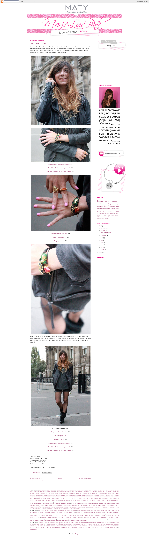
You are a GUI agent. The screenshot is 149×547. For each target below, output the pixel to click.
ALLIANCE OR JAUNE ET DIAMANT (97, 490)
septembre (104, 235)
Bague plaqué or (59, 241)
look (104, 203)
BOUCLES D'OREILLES (56, 525)
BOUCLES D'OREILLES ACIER (107, 495)
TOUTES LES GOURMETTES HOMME (63, 515)
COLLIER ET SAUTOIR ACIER (78, 502)
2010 (100, 252)
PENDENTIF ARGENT (35, 505)
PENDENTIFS (91, 517)
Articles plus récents (35, 478)
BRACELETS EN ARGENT (45, 513)
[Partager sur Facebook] (49, 473)
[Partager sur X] (47, 473)
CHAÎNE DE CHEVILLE (94, 507)
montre (113, 205)
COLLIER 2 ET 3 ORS (64, 500)
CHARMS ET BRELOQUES (82, 507)
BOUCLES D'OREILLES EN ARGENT (85, 525)
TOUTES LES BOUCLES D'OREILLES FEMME (50, 496)
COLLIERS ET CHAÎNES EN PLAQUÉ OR (50, 517)
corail (113, 206)
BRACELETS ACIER (64, 498)
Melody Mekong (110, 211)
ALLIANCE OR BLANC (55, 490)
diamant (117, 215)
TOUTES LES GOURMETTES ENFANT (87, 522)
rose (118, 216)
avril (102, 242)
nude (111, 216)
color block (111, 215)
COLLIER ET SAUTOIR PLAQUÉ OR (62, 502)
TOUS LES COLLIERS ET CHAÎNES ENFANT (71, 527)
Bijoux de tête (115, 208)
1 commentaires (36, 472)
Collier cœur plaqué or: (59, 237)
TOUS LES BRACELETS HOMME (87, 513)
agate (104, 213)
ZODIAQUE (57, 503)
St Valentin (100, 213)
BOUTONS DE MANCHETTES (58, 520)
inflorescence (100, 216)
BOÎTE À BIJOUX (51, 508)
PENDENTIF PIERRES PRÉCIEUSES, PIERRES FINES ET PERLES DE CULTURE (100, 503)
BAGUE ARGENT (107, 491)
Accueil (60, 478)
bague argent (107, 205)
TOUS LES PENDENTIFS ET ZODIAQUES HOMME (107, 517)
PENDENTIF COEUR (65, 503)
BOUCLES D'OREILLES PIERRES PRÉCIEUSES (103, 493)
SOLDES (117, 211)
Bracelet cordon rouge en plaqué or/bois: (59, 171)
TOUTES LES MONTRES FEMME (51, 507)
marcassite (106, 216)
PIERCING (111, 507)
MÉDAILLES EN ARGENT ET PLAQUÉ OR (82, 524)
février (102, 247)
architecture (100, 210)
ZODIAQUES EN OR (52, 524)
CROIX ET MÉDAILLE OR (48, 503)
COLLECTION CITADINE (50, 519)
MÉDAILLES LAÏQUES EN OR (65, 524)
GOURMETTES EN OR (100, 513)
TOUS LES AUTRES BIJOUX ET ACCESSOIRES (76, 520)
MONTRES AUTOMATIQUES (100, 519)
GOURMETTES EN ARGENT (112, 513)
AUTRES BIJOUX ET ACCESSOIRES (67, 507)
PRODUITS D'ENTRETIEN (61, 508)
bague (100, 201)
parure (114, 216)
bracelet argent (108, 206)
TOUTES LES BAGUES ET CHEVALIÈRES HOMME (107, 512)
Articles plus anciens (85, 478)
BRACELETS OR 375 (73, 498)
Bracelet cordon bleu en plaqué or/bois (59, 168)
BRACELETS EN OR (34, 513)
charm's (117, 213)
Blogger (77, 534)
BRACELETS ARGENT (42, 498)
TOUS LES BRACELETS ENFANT (42, 525)
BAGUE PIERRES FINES (76, 491)
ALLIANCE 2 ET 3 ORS (66, 490)
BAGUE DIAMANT (51, 491)
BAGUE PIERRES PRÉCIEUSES (63, 491)
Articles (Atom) (41, 481)
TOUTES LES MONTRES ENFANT (90, 527)
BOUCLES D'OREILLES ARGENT (73, 495)
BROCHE (117, 507)
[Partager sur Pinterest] (51, 473)
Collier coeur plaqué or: (59, 435)
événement (116, 210)
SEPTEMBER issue (38, 43)
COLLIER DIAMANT (96, 500)
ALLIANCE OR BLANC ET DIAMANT (80, 490)
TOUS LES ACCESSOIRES (74, 508)
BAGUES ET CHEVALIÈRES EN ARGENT (41, 512)
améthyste (112, 213)
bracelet (115, 201)
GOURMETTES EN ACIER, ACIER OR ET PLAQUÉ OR (42, 515)
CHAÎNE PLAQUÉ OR (114, 498)
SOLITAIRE (43, 491)
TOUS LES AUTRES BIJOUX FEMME (38, 508)
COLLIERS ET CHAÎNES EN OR (80, 515)
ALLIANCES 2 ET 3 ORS (70, 510)
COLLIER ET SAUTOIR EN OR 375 (93, 502)
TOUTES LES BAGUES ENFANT (53, 527)
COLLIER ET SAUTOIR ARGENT (45, 502)
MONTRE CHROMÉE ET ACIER (85, 505)
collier (107, 201)
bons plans (100, 206)
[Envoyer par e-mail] (43, 473)
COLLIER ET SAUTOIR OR (52, 500)
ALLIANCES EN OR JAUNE (45, 510)
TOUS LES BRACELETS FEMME (86, 498)
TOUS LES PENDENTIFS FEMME (70, 505)
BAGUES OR (99, 491)
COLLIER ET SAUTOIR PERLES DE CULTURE (80, 500)
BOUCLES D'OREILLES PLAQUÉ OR (90, 495)
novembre (103, 228)
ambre (108, 213)
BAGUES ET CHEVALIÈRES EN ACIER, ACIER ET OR (63, 512)
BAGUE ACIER (35, 493)
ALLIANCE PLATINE (110, 490)
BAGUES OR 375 (43, 493)
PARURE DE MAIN (104, 507)
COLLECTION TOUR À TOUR (36, 507)
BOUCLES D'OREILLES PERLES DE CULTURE (54, 495)
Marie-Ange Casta (101, 211)
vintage (99, 203)
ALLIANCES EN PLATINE (82, 510)
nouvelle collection (105, 208)
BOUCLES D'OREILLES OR (69, 493)
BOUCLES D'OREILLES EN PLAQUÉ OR (103, 525)
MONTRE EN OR (115, 505)
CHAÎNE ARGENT (104, 498)
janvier (103, 249)
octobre (103, 230)
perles (117, 205)
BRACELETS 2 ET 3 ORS (77, 496)
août (102, 238)
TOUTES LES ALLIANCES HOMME (96, 510)
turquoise (110, 210)
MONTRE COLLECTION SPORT (37, 519)
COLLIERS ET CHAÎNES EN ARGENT (97, 515)
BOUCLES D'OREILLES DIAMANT (83, 493)
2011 (100, 226)
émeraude (107, 218)
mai (102, 240)
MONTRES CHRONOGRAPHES (87, 519)
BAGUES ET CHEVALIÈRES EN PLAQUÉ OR (85, 512)
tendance (116, 203)
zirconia (99, 205)
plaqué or (109, 203)
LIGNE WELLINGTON (74, 519)
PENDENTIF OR (38, 503)
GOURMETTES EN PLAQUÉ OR (71, 522)
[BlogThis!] (45, 473)
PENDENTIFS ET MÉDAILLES (103, 522)
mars (102, 245)
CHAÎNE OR (97, 498)
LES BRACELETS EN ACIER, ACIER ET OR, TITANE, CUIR (65, 513)
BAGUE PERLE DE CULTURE (89, 491)
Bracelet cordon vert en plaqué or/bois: (59, 164)
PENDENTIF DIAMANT (76, 503)
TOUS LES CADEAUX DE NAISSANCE (108, 527)
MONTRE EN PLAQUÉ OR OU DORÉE (101, 505)
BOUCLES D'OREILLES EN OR (69, 525)
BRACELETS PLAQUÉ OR (53, 498)
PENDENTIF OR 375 (57, 505)
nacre (105, 210)
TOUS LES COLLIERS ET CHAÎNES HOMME (71, 517)
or (111, 208)
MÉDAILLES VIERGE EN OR (40, 524)
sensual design (100, 218)
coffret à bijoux (101, 215)
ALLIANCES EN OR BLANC (58, 510)
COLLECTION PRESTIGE (62, 519)
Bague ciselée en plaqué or (59, 233)
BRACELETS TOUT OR (66, 496)
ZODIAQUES (84, 517)
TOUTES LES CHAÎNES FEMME (37, 500)
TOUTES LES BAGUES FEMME (55, 493)
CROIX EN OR (96, 524)
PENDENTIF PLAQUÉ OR (46, 505)
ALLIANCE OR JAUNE (44, 490)
